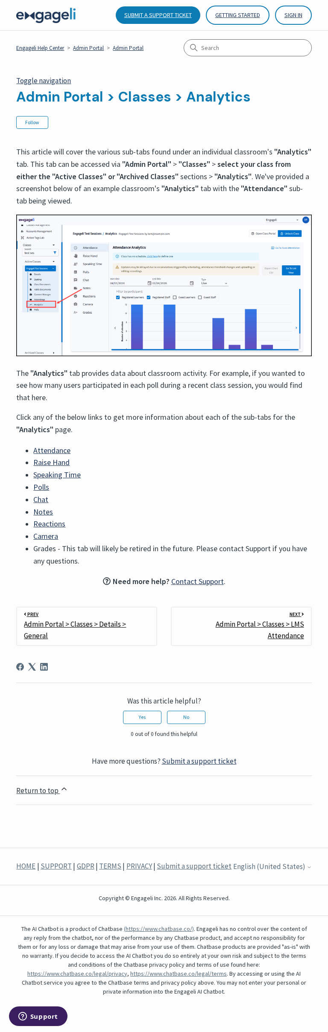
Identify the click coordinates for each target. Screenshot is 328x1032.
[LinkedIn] (44, 667)
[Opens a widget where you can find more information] (38, 1017)
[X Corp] (32, 667)
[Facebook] (20, 667)
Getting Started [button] (237, 15)
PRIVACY (139, 866)
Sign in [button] (293, 15)
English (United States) (270, 867)
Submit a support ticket (158, 15)
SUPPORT (56, 866)
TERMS (110, 866)
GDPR (85, 866)
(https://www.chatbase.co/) (159, 929)
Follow (32, 122)
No (186, 717)
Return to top (38, 790)
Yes (142, 717)
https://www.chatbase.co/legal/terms (178, 973)
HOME (25, 866)
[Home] (46, 15)
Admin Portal (88, 48)
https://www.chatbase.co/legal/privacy (77, 973)
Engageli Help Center (40, 48)
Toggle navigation (43, 80)
